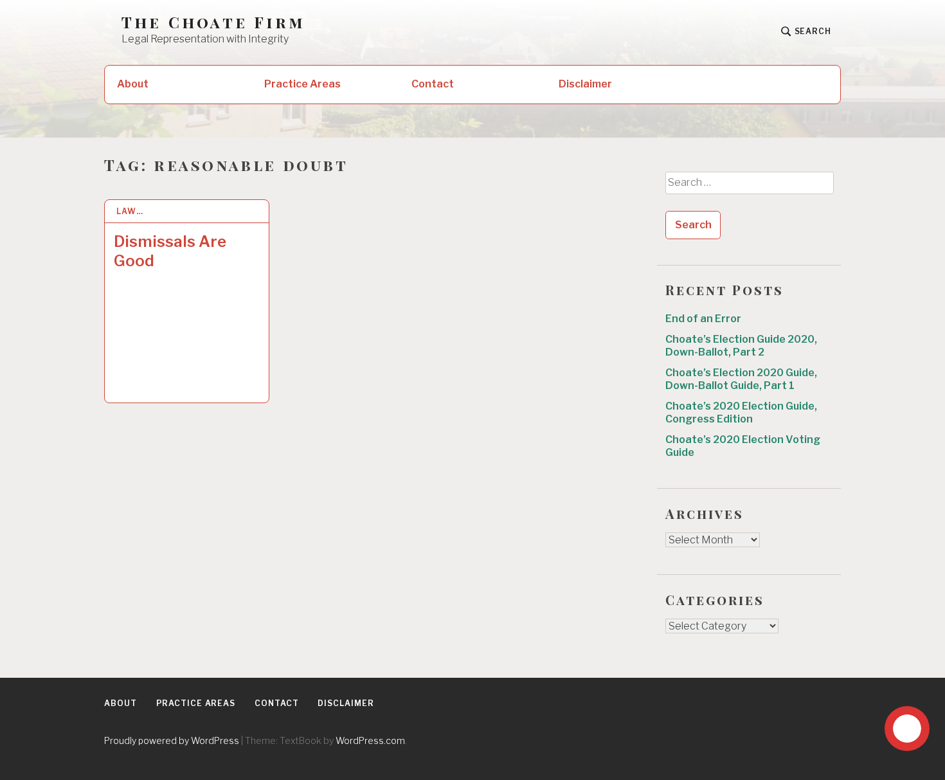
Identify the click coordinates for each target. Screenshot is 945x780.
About (132, 84)
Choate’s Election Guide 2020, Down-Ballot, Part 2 (741, 345)
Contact (432, 84)
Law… (129, 211)
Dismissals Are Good (170, 251)
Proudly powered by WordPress (171, 740)
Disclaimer (585, 84)
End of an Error (703, 319)
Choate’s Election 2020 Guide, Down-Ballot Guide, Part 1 (741, 379)
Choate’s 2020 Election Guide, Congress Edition (741, 412)
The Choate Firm (213, 22)
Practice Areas (302, 84)
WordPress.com (370, 740)
